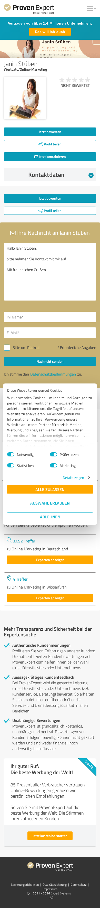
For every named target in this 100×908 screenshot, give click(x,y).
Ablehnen (50, 517)
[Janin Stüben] (25, 98)
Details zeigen (73, 477)
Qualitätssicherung (55, 884)
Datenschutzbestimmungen (53, 374)
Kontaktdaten (46, 174)
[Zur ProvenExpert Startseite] (29, 10)
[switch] (53, 454)
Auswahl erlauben (50, 503)
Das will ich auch (50, 32)
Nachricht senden (50, 361)
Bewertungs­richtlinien (25, 884)
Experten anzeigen (50, 559)
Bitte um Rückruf (26, 347)
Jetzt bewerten (50, 131)
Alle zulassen (50, 489)
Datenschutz (78, 884)
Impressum (50, 889)
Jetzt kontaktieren (52, 156)
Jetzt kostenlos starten (50, 835)
